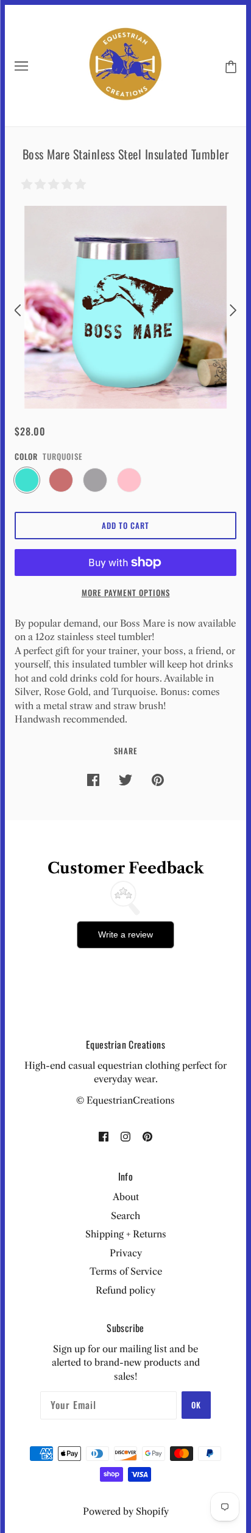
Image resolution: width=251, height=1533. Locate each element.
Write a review (125, 934)
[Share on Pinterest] (158, 780)
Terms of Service (126, 1271)
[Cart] (228, 65)
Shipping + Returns (125, 1234)
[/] (126, 64)
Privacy (126, 1253)
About (126, 1197)
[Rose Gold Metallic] (61, 480)
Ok (196, 1405)
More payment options (126, 592)
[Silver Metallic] (95, 480)
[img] (104, 1136)
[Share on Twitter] (125, 780)
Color (26, 456)
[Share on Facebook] (93, 780)
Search (125, 1216)
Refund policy (125, 1290)
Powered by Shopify (126, 1511)
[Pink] (129, 480)
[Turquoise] (27, 480)
